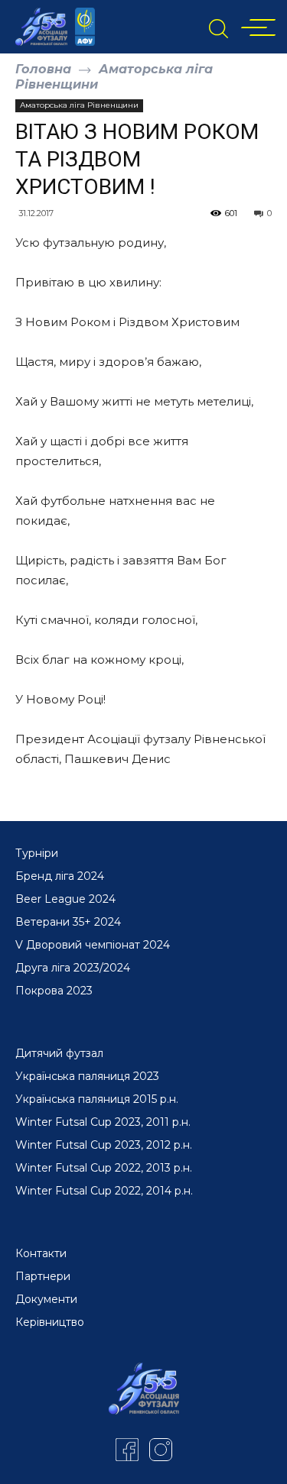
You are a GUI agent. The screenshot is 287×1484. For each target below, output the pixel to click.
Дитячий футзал (59, 1053)
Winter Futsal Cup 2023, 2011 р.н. (103, 1122)
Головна (43, 69)
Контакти (41, 1253)
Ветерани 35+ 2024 (68, 922)
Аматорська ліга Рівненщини (79, 105)
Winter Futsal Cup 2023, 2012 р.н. (103, 1145)
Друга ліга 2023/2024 (72, 968)
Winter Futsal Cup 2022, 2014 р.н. (104, 1191)
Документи (46, 1299)
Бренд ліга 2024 (59, 876)
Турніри (36, 853)
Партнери (42, 1276)
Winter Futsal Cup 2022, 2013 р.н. (103, 1168)
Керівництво (49, 1322)
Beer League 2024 (65, 899)
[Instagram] (160, 1449)
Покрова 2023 (54, 990)
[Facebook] (127, 1449)
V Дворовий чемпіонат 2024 (92, 945)
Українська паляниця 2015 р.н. (96, 1099)
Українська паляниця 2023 (87, 1076)
